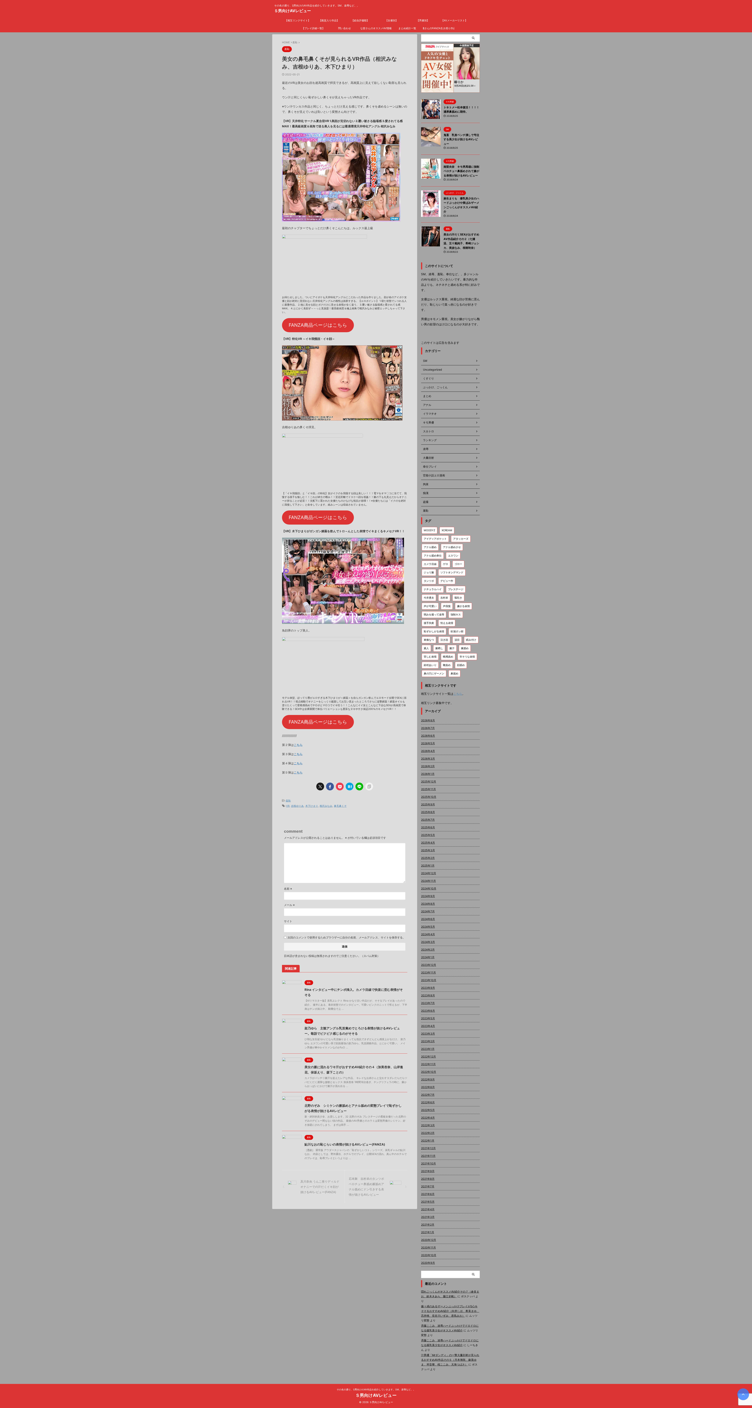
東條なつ (429, 639)
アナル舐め (430, 547)
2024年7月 (428, 911)
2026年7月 (428, 728)
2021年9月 (428, 1171)
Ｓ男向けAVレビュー (292, 10)
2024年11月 (428, 880)
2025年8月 (428, 812)
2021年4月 (428, 1209)
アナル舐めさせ (452, 547)
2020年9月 (428, 1262)
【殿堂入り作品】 (329, 20)
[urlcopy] (369, 786)
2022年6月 (428, 1102)
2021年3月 (428, 1217)
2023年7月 (428, 1003)
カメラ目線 (430, 564)
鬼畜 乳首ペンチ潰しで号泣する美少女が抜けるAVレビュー (461, 139)
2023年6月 (428, 1010)
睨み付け (471, 639)
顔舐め (461, 665)
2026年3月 (428, 758)
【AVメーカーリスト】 (454, 20)
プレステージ (455, 589)
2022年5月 (428, 1110)
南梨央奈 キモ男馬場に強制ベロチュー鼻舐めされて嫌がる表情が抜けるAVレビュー (461, 171)
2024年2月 (428, 949)
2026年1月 (428, 773)
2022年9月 (428, 1079)
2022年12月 (428, 1056)
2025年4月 (428, 842)
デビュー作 (446, 580)
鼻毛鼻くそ (340, 805)
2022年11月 (428, 1064)
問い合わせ (344, 28)
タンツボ (429, 580)
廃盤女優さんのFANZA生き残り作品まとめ (438, 28)
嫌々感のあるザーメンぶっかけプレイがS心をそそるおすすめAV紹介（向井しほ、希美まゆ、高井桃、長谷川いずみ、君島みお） (450, 1311)
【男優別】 (423, 20)
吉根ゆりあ (297, 805)
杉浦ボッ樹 (457, 631)
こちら (298, 745)
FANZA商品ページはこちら (318, 325)
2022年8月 (428, 1087)
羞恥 (288, 800)
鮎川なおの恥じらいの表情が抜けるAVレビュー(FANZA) (345, 1144)
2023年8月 (428, 995)
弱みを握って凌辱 (434, 614)
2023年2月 (428, 1041)
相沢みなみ (326, 805)
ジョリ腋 (429, 572)
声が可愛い (430, 606)
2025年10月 (428, 796)
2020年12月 (428, 1240)
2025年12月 (428, 781)
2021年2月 (427, 1224)
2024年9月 (428, 896)
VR (287, 805)
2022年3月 (428, 1125)
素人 (426, 648)
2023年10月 (428, 980)
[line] (359, 786)
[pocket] (340, 786)
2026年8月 (428, 720)
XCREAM (447, 530)
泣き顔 (444, 639)
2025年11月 (428, 789)
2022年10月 (428, 1071)
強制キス (456, 614)
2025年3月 (428, 850)
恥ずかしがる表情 (434, 631)
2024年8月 (428, 903)
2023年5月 (428, 1018)
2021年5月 (428, 1201)
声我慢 (447, 606)
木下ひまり (311, 805)
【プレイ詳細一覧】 (313, 28)
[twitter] (320, 786)
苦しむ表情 (430, 656)
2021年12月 (428, 1148)
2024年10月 (428, 888)
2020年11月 (428, 1247)
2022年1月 (427, 1140)
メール (289, 905)
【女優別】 (391, 20)
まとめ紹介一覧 (407, 28)
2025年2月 (428, 858)
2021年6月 (428, 1194)
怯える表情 (446, 622)
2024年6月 (428, 919)
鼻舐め (454, 673)
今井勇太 (429, 597)
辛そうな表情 (467, 656)
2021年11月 (428, 1155)
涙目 (457, 639)
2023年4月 (428, 1026)
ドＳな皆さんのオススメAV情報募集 (375, 28)
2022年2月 (428, 1133)
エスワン (453, 555)
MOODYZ (429, 530)
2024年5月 (428, 926)
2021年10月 (428, 1163)
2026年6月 (428, 735)
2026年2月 (428, 766)
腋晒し (439, 648)
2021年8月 (428, 1178)
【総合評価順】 (360, 20)
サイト (288, 921)
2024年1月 (428, 957)
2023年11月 (428, 972)
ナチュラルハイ (433, 589)
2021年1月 (427, 1232)
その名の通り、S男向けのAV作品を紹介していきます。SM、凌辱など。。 (376, 1389)
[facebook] (330, 786)
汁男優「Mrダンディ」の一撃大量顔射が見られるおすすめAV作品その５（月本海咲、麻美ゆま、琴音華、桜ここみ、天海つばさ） (450, 1359)
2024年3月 (428, 942)
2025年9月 (428, 804)
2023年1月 (428, 1049)
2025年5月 (428, 835)
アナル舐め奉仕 (433, 555)
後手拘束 (429, 622)
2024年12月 (428, 873)
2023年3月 (428, 1033)
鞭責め (447, 665)
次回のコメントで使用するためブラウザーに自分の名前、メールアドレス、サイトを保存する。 (346, 937)
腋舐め (465, 648)
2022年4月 (428, 1117)
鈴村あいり (430, 665)
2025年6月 (428, 827)
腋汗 (452, 648)
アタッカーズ (460, 538)
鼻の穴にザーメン (434, 673)
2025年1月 (428, 865)
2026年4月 (428, 751)
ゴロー (458, 564)
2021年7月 (427, 1186)
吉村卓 (444, 597)
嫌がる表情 (463, 606)
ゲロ (445, 564)
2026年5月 (428, 743)
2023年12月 (428, 964)
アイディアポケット (435, 538)
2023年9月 (428, 987)
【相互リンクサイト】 (297, 20)
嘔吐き (458, 597)
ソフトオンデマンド (451, 572)
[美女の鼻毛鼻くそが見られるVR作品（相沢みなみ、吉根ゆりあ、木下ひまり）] (349, 786)
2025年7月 (428, 819)
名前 (288, 888)
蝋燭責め (448, 656)
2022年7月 (428, 1094)
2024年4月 (428, 934)
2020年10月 (428, 1255)
